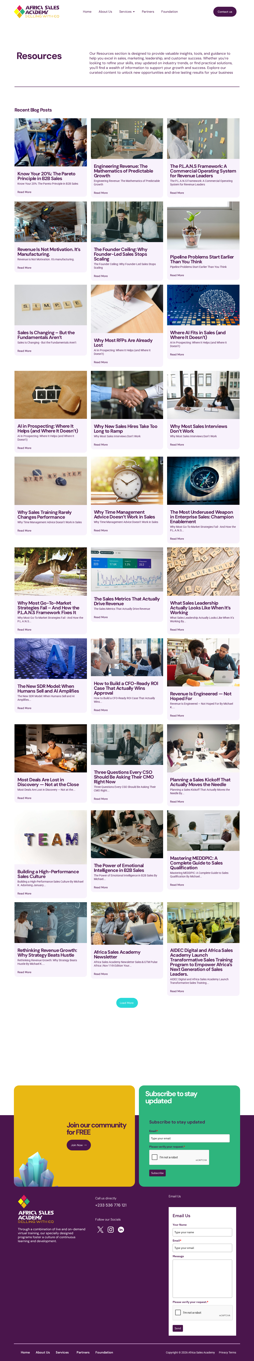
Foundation (104, 1352)
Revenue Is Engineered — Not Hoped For (200, 696)
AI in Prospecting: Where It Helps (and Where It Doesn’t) (47, 428)
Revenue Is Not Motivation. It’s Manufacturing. (48, 251)
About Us (43, 1352)
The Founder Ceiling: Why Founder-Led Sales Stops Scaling (120, 254)
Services (62, 1352)
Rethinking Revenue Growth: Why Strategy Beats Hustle (47, 952)
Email (153, 1131)
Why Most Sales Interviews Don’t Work (198, 428)
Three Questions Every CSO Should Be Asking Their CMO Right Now (124, 777)
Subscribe (157, 1173)
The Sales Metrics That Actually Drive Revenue (127, 601)
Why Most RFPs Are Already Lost (123, 342)
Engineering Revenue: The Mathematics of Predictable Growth (123, 171)
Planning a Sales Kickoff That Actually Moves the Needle (200, 782)
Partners (83, 1352)
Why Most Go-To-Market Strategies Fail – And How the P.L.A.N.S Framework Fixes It (48, 608)
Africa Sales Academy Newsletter (117, 954)
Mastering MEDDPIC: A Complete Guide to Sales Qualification (196, 863)
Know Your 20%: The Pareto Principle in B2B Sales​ (46, 176)
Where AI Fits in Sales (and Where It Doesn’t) (198, 334)
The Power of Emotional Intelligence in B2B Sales (119, 867)
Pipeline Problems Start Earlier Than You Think (202, 259)
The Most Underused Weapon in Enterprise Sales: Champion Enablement (201, 517)
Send (178, 1328)
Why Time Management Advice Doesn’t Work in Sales (124, 514)
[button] (63, 1352)
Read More (24, 192)
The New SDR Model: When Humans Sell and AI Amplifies (48, 688)
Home (25, 1352)
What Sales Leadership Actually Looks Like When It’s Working (200, 608)
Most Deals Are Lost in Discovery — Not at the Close (48, 782)
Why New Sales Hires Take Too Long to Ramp (125, 428)
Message (178, 1256)
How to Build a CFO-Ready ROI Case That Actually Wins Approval (126, 688)
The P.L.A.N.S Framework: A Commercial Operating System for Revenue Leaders (203, 171)
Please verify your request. (167, 1146)
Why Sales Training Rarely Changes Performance (44, 514)
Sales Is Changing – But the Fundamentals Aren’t (46, 334)
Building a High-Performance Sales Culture (48, 874)
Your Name (180, 1224)
